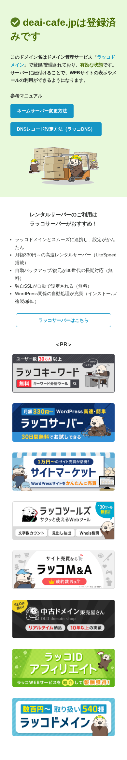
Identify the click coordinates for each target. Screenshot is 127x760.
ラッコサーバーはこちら (63, 320)
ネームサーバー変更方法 (42, 110)
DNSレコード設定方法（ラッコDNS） (56, 129)
